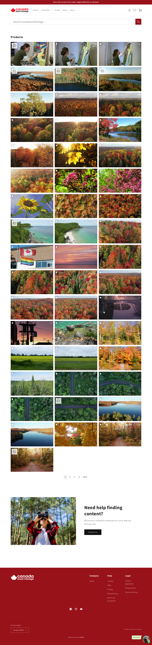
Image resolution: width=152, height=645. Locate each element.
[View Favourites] (134, 10)
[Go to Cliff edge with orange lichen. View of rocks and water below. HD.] (76, 333)
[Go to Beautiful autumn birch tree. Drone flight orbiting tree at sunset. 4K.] (32, 105)
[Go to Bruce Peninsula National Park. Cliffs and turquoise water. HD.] (32, 231)
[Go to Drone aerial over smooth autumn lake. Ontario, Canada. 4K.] (32, 434)
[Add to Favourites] (51, 44)
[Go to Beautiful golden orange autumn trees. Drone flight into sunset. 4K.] (32, 155)
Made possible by (76, 637)
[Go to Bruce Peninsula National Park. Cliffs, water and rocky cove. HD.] (76, 231)
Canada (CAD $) (18, 630)
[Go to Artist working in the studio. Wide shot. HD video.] (120, 54)
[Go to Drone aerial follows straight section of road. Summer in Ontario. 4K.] (76, 409)
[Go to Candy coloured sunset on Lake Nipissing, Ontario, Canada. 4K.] (76, 257)
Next (85, 477)
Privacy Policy (130, 588)
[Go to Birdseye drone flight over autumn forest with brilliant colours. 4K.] (76, 206)
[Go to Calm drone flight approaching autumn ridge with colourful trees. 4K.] (120, 231)
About (92, 581)
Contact (110, 581)
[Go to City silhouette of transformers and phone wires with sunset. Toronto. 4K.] (32, 333)
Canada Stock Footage (135, 629)
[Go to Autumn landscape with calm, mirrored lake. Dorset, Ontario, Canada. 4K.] (120, 79)
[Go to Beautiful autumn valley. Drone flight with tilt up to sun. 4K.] (76, 130)
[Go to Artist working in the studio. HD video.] (32, 54)
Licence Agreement (129, 582)
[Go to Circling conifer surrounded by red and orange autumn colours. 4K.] (120, 257)
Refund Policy (112, 594)
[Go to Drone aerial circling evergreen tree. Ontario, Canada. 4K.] (32, 384)
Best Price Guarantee (111, 599)
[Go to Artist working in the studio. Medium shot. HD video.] (76, 54)
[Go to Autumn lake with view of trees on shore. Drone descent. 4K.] (76, 79)
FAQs (109, 585)
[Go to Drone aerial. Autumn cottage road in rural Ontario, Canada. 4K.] (120, 434)
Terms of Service (131, 592)
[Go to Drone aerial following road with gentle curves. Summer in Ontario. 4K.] (32, 409)
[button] (46, 10)
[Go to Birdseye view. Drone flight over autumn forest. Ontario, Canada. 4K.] (120, 206)
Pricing (110, 589)
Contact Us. (93, 532)
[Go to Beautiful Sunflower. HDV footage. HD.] (32, 206)
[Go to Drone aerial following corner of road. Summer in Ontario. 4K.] (76, 384)
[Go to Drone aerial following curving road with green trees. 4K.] (120, 384)
